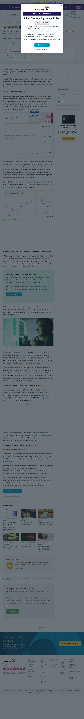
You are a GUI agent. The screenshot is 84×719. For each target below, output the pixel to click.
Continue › (42, 45)
